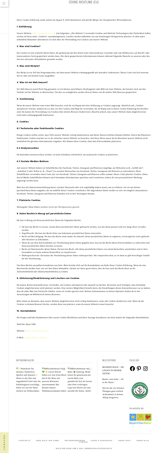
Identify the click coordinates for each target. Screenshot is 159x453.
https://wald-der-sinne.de (44, 33)
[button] (4, 3)
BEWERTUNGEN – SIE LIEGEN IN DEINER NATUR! (113, 370)
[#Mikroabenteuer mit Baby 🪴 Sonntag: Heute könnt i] (80, 379)
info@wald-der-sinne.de (35, 337)
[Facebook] (132, 369)
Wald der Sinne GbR (66, 448)
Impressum (90, 448)
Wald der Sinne (141, 11)
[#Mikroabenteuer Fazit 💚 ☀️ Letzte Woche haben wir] (54, 379)
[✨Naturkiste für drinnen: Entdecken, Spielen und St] (28, 379)
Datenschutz (105, 448)
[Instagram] (145, 369)
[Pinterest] (139, 369)
